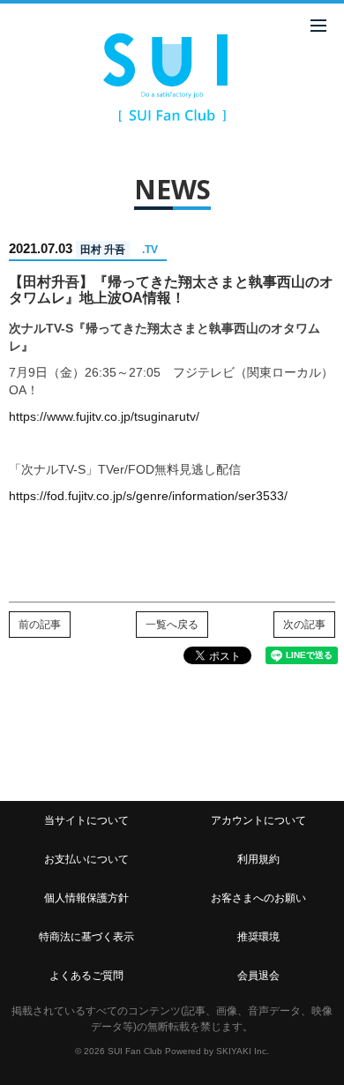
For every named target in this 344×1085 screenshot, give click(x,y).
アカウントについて (258, 820)
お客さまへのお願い (258, 898)
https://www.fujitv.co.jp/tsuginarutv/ (104, 416)
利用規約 (258, 859)
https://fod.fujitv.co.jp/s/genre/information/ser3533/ (148, 496)
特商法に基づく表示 (86, 937)
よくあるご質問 (86, 975)
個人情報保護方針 (86, 898)
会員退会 (258, 975)
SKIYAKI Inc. (242, 1051)
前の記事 (40, 624)
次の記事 (304, 624)
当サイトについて (86, 820)
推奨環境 (258, 937)
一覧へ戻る (172, 624)
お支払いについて (86, 859)
